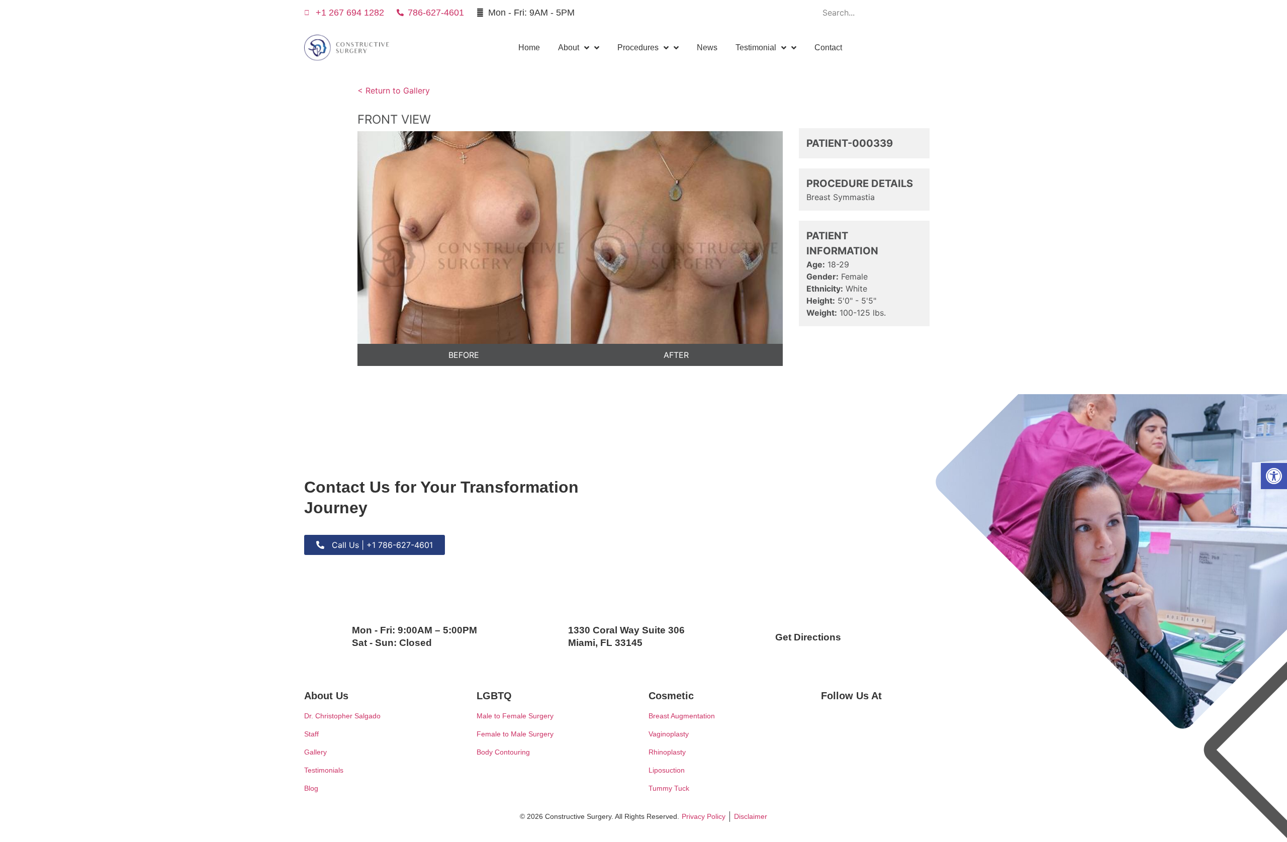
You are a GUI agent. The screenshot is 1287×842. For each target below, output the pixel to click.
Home (529, 47)
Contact (828, 47)
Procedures (638, 47)
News (707, 47)
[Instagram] (751, 12)
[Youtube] (798, 12)
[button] (1274, 476)
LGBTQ (494, 695)
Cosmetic (671, 695)
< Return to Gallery (393, 90)
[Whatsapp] (775, 12)
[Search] (970, 12)
